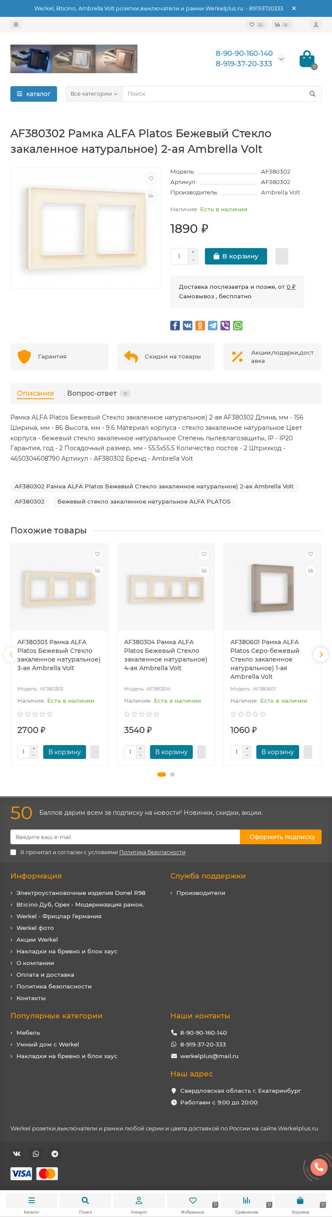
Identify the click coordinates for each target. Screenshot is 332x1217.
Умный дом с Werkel (47, 1044)
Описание (35, 393)
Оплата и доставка (45, 974)
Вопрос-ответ (97, 393)
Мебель (28, 1032)
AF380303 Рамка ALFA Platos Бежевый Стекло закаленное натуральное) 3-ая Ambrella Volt (59, 655)
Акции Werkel (37, 939)
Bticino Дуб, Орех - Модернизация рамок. (80, 904)
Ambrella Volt (280, 192)
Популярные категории (56, 1015)
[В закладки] (151, 178)
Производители (200, 892)
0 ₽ (291, 286)
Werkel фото (35, 927)
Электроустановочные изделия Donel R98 (81, 892)
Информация (36, 876)
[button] (161, 774)
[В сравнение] (151, 196)
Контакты (31, 997)
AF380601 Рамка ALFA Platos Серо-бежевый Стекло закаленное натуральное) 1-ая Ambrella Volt (265, 659)
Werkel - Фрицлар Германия (59, 916)
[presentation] (11, 654)
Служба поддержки (208, 876)
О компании (35, 962)
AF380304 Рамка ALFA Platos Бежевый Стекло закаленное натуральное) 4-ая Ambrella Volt (166, 655)
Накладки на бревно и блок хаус (67, 951)
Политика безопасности (54, 986)
